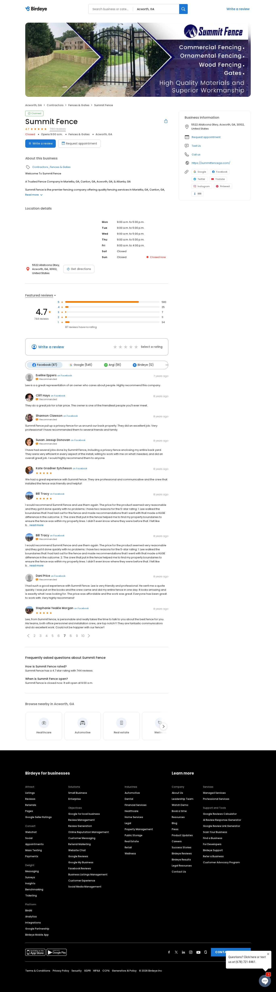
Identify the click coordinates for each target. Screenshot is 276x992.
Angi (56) (115, 365)
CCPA (106, 970)
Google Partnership (37, 928)
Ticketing (31, 895)
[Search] (183, 9)
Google (202, 171)
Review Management (81, 820)
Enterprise (74, 799)
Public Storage (133, 835)
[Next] (163, 726)
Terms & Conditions (37, 970)
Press (175, 829)
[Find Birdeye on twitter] (176, 952)
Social (29, 838)
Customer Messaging (81, 838)
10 (82, 636)
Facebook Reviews (79, 868)
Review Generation (80, 826)
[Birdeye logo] (36, 9)
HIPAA (96, 970)
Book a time (179, 811)
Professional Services (216, 799)
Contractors (55, 105)
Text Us (196, 146)
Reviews (30, 799)
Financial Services (135, 805)
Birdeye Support (213, 850)
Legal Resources (182, 865)
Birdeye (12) (146, 365)
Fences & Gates (78, 105)
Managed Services (214, 793)
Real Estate (132, 841)
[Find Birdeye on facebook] (169, 952)
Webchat (31, 832)
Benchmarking (34, 889)
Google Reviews (78, 856)
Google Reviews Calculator (220, 814)
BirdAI (28, 910)
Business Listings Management (87, 874)
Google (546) (83, 365)
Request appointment (81, 143)
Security (77, 970)
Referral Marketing (79, 844)
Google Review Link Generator (221, 826)
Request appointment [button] (206, 137)
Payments (31, 856)
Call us (196, 154)
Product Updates (182, 835)
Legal (128, 823)
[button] (28, 636)
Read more (32, 194)
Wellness (130, 853)
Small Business (77, 793)
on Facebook (64, 375)
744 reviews (58, 129)
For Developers (212, 844)
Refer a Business (213, 856)
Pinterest (225, 186)
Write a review (238, 9)
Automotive (132, 793)
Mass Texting (33, 850)
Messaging (32, 871)
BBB (199, 193)
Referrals (30, 805)
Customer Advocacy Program (221, 862)
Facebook (221, 171)
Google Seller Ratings (38, 817)
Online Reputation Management (88, 832)
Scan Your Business (215, 832)
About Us (177, 793)
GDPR (87, 970)
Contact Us (179, 871)
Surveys (30, 877)
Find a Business (212, 838)
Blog (174, 823)
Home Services (134, 817)
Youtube (220, 179)
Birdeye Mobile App (37, 934)
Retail (128, 847)
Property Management (139, 829)
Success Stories (181, 847)
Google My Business (80, 862)
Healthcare (131, 811)
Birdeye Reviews (182, 853)
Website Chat (77, 850)
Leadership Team (182, 799)
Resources (178, 817)
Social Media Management (84, 886)
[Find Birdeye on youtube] (198, 952)
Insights (30, 883)
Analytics (31, 916)
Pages (29, 811)
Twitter (201, 179)
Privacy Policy (61, 970)
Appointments (34, 844)
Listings (30, 793)
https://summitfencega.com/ (211, 163)
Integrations (33, 922)
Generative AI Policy (124, 970)
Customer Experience (81, 880)
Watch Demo (180, 805)
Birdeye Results (181, 859)
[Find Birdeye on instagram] (190, 952)
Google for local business (84, 814)
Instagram (204, 186)
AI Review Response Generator (222, 820)
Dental (129, 799)
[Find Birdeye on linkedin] (183, 952)
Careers (177, 841)
